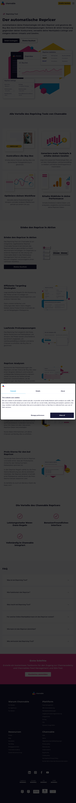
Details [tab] (38, 391)
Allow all (62, 415)
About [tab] (63, 391)
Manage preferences (37, 415)
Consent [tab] (13, 391)
